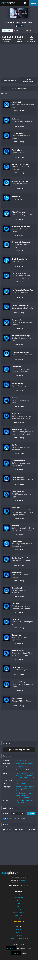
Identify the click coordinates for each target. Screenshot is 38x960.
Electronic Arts (21, 760)
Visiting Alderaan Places (21, 305)
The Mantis (16, 197)
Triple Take (16, 413)
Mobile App (19, 897)
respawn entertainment (24, 764)
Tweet (20, 830)
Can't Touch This (18, 477)
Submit (8, 830)
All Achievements (10, 80)
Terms (19, 918)
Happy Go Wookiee (19, 273)
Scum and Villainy (18, 682)
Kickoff (14, 398)
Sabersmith (16, 635)
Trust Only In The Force (20, 181)
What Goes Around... (19, 429)
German (18, 789)
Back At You (16, 367)
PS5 (30, 777)
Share (33, 830)
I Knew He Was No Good (20, 352)
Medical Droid (17, 572)
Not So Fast (16, 507)
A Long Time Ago (18, 212)
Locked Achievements (19, 88)
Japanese (19, 787)
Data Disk (15, 619)
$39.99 (18, 780)
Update (31, 813)
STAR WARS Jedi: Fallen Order (18, 22)
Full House (15, 604)
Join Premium (19, 921)
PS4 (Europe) (27, 775)
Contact (19, 906)
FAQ (19, 894)
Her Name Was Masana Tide (22, 290)
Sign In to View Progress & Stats (19, 750)
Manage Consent (19, 912)
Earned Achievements (28, 80)
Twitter (19, 933)
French (25, 787)
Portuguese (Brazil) (22, 797)
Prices (27, 30)
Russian (30, 789)
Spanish (31, 787)
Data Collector (17, 667)
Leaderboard (18, 30)
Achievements (7, 30)
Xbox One (19, 777)
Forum (32, 30)
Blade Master (17, 541)
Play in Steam (20, 800)
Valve (27, 886)
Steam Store (20, 783)
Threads (19, 930)
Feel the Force (17, 150)
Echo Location (17, 699)
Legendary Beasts (18, 133)
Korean (18, 791)
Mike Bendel (23, 880)
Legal (19, 909)
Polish (26, 795)
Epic (33, 777)
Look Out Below (18, 492)
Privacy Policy (19, 915)
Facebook (19, 936)
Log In (33, 3)
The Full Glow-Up (18, 651)
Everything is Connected (21, 242)
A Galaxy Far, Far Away (20, 164)
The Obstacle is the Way (21, 226)
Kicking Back (16, 102)
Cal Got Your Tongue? (20, 558)
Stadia (25, 777)
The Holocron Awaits (19, 259)
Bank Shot (15, 525)
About (19, 903)
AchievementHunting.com (19, 938)
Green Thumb (17, 588)
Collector (15, 119)
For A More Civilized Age (21, 335)
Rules (19, 900)
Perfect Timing (17, 383)
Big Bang (15, 445)
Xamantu (22, 883)
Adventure (19, 767)
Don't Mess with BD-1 (19, 460)
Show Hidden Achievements (16, 819)
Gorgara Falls (17, 320)
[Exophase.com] (9, 3)
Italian (24, 789)
